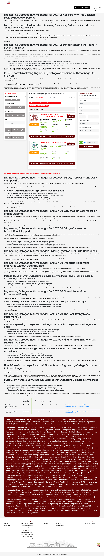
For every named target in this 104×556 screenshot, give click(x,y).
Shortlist (35, 124)
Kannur (43, 452)
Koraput (79, 455)
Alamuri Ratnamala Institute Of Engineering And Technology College (62, 495)
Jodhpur (86, 450)
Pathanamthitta (74, 468)
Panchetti (26, 468)
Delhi (26, 441)
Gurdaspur (55, 446)
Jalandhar (24, 450)
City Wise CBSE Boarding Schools (27, 525)
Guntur (47, 446)
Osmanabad (71, 466)
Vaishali (60, 484)
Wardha (31, 486)
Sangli (61, 475)
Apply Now (71, 116)
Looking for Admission (85, 120)
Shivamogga (30, 477)
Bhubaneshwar (61, 434)
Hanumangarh (11, 448)
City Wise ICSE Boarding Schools (26, 532)
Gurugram (64, 446)
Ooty (63, 466)
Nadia (8, 464)
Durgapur (77, 441)
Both (17, 100)
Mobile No (81, 114)
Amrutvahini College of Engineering (56, 142)
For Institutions (58, 523)
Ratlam (61, 473)
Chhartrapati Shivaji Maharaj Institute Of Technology (77, 510)
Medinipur (24, 461)
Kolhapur (58, 455)
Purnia (71, 471)
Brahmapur (10, 436)
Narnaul (59, 464)
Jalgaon (33, 450)
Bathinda (72, 432)
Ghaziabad (10, 446)
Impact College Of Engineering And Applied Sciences (51, 490)
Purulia (77, 471)
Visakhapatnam (12, 486)
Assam (49, 419)
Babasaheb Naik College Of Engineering (78, 501)
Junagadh (10, 452)
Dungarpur (63, 441)
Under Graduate (10, 107)
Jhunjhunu (74, 450)
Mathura (74, 459)
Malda (39, 459)
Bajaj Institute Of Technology (80, 504)
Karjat (77, 452)
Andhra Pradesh (39, 419)
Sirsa (47, 477)
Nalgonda (35, 464)
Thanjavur (57, 480)
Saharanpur (27, 475)
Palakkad (80, 466)
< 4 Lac (23, 115)
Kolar (52, 455)
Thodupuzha (10, 482)
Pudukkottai (54, 471)
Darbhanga (71, 439)
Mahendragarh (19, 459)
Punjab (23, 424)
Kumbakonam (47, 457)
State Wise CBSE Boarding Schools (27, 523)
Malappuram (31, 459)
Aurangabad (66, 430)
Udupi (22, 484)
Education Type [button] (9, 126)
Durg (70, 441)
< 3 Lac (18, 115)
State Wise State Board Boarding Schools (28, 538)
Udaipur (15, 484)
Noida (35, 466)
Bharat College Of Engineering (69, 506)
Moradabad (60, 461)
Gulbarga (40, 446)
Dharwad (32, 441)
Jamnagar (48, 450)
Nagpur (27, 464)
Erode (17, 443)
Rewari (84, 473)
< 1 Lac (8, 115)
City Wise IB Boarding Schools (26, 529)
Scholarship (44, 136)
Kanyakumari (59, 452)
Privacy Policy (7, 525)
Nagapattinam (17, 464)
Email (80, 107)
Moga (46, 461)
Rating (70, 97)
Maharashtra (72, 422)
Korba (85, 455)
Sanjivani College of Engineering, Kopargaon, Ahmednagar (55, 115)
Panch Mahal (17, 468)
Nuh (58, 466)
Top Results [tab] (39, 97)
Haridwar (21, 448)
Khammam (10, 455)
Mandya (46, 459)
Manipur (82, 422)
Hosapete (55, 448)
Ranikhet (53, 473)
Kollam (72, 455)
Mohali (52, 461)
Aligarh (84, 427)
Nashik (65, 464)
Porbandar (45, 471)
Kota (90, 455)
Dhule (49, 441)
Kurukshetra (65, 457)
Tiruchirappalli (38, 482)
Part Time (22, 130)
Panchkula (36, 468)
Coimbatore (39, 439)
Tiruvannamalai (76, 482)
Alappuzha (77, 427)
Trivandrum (92, 482)
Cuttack (48, 439)
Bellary (95, 432)
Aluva (8, 430)
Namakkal (43, 464)
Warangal (23, 486)
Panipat (44, 468)
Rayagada (77, 473)
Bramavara (20, 436)
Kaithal (25, 452)
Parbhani (57, 468)
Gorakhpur (19, 446)
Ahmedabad (44, 427)
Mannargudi (65, 459)
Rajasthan (31, 424)
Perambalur (16, 471)
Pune (61, 471)
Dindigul (55, 441)
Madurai (9, 459)
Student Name (83, 100)
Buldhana (29, 436)
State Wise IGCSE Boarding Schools (27, 534)
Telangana (55, 424)
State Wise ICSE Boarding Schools (27, 530)
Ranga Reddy (44, 473)
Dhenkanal (41, 441)
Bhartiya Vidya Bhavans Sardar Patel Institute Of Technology (47, 508)
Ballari (90, 430)
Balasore (83, 430)
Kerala (49, 422)
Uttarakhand (77, 424)
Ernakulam (10, 443)
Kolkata (65, 455)
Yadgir (37, 486)
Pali (93, 466)
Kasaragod (91, 452)
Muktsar (69, 461)
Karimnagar (69, 452)
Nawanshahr (92, 464)
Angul (46, 430)
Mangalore (55, 459)
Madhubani (90, 457)
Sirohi (43, 477)
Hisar (41, 448)
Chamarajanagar (53, 436)
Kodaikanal (44, 455)
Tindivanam (27, 482)
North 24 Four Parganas (47, 466)
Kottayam (22, 457)
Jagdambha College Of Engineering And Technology (65, 492)
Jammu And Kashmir (29, 422)
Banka (26, 432)
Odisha (16, 424)
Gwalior (81, 446)
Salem (35, 475)
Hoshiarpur (64, 448)
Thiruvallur (74, 480)
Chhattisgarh (63, 419)
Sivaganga (55, 477)
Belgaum (88, 432)
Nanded (52, 464)
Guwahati (73, 446)
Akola (69, 427)
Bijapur (75, 434)
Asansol (57, 430)
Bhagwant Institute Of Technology (18, 506)
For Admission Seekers (60, 525)
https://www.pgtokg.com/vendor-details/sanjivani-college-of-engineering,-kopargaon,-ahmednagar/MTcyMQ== (80, 405)
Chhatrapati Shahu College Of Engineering (22, 513)
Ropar (8, 475)
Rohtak (90, 473)
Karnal (83, 452)
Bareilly (50, 432)
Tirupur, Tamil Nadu (61, 482)
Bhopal (51, 434)
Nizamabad (26, 466)
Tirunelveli (49, 482)
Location (81, 134)
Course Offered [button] (9, 103)
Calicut (42, 436)
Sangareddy (53, 475)
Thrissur (19, 482)
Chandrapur (76, 436)
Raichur (83, 471)
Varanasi (74, 484)
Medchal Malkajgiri (13, 461)
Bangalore (18, 432)
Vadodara (52, 484)
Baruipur (64, 432)
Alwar (13, 430)
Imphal (89, 448)
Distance (15, 129)
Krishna (38, 457)
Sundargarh (21, 480)
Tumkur (8, 484)
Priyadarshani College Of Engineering (80, 497)
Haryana (87, 419)
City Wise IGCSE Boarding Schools (27, 536)
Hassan (29, 448)
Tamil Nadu (45, 424)
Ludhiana (81, 457)
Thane (49, 480)
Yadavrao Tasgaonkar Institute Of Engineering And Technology (29, 499)
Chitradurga (23, 439)
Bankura (32, 432)
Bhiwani (44, 434)
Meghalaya (90, 422)
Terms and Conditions (8, 527)
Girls (8, 100)
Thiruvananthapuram (88, 480)
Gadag (59, 443)
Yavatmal (58, 486)
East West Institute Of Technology (84, 490)
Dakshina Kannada (59, 439)
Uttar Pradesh (66, 424)
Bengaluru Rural (12, 434)
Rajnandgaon (22, 473)
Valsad (67, 484)
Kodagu (36, 455)
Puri (66, 471)
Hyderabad (81, 448)
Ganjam (85, 443)
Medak (91, 459)
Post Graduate (20, 107)
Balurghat (9, 432)
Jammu (40, 450)
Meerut (32, 461)
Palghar (88, 466)
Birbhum (89, 434)
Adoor (31, 427)
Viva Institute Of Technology (54, 497)
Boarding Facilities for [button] (11, 96)
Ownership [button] (8, 134)
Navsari (83, 464)
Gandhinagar (68, 443)
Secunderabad (11, 477)
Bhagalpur (24, 434)
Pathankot (85, 468)
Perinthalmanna (28, 471)
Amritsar (33, 430)
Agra (36, 427)
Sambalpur (43, 475)
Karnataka (42, 422)
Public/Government (18, 137)
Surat (29, 480)
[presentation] (39, 97)
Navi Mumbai (74, 464)
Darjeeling (81, 439)
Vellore (81, 484)
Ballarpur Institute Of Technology (45, 506)
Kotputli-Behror (11, 457)
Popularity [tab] (52, 97)
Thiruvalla (65, 480)
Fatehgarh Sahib (43, 443)
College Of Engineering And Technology (41, 510)
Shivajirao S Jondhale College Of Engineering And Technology (39, 501)
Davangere (10, 441)
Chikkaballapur (11, 439)
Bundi (36, 436)
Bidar (70, 434)
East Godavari (87, 441)
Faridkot (33, 443)
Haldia (87, 446)
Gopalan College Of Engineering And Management (25, 492)
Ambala (20, 430)
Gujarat (80, 419)
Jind (80, 450)
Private (8, 137)
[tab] (15, 97)
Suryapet (42, 480)
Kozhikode (30, 457)
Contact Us (88, 147)
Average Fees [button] (9, 111)
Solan (62, 477)
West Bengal (88, 424)
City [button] (6, 119)
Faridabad (24, 443)
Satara (75, 475)
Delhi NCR (72, 419)
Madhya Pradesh (59, 422)
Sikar (38, 477)
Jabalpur (9, 450)
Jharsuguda (64, 450)
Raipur (8, 473)
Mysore (94, 461)
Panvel (50, 468)
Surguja (35, 480)
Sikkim (38, 424)
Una (31, 484)
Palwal (8, 468)
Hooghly (47, 448)
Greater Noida (30, 446)
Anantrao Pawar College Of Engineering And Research (48, 504)
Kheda (18, 455)
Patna (8, 471)
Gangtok (78, 443)
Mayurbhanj (83, 459)
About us (6, 523)
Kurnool (57, 457)
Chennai (85, 436)
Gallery (53, 136)
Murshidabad (86, 461)
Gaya (92, 443)
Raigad (90, 471)
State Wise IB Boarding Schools (26, 527)
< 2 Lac (13, 115)
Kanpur (50, 452)
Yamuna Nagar (47, 486)
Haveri (35, 448)
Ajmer (64, 427)
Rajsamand (33, 473)
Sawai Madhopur (85, 475)
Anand (40, 430)
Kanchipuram (34, 452)
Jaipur (17, 450)
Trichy (85, 482)
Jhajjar (55, 450)
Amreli (26, 430)
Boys (12, 100)
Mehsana (39, 461)
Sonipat (75, 477)
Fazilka (53, 443)
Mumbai (76, 461)
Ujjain (27, 484)
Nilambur (17, 466)
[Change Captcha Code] (84, 142)
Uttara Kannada (41, 484)
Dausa (88, 439)
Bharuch (32, 434)
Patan (64, 468)
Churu (31, 439)
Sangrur (68, 475)
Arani (51, 430)
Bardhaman (41, 432)
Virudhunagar (90, 484)
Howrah (72, 448)
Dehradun (19, 441)
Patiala (93, 468)
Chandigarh (65, 436)
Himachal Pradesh (13, 422)
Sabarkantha (16, 475)
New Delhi (9, 424)
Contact (60, 136)
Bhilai (38, 434)
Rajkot (14, 473)
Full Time (8, 130)
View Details (69, 136)
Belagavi (80, 432)
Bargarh (57, 432)
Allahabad (93, 427)
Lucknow (74, 457)
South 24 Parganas (86, 477)
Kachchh (18, 452)
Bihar (55, 419)
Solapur (68, 477)
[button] (15, 122)
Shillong (21, 477)
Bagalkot (75, 430)
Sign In (101, 8)
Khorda (24, 455)
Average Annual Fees (85, 127)
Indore (95, 448)
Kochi (30, 455)
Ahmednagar (55, 427)
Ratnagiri (68, 473)
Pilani (37, 471)
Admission (35, 136)
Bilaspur (82, 434)
